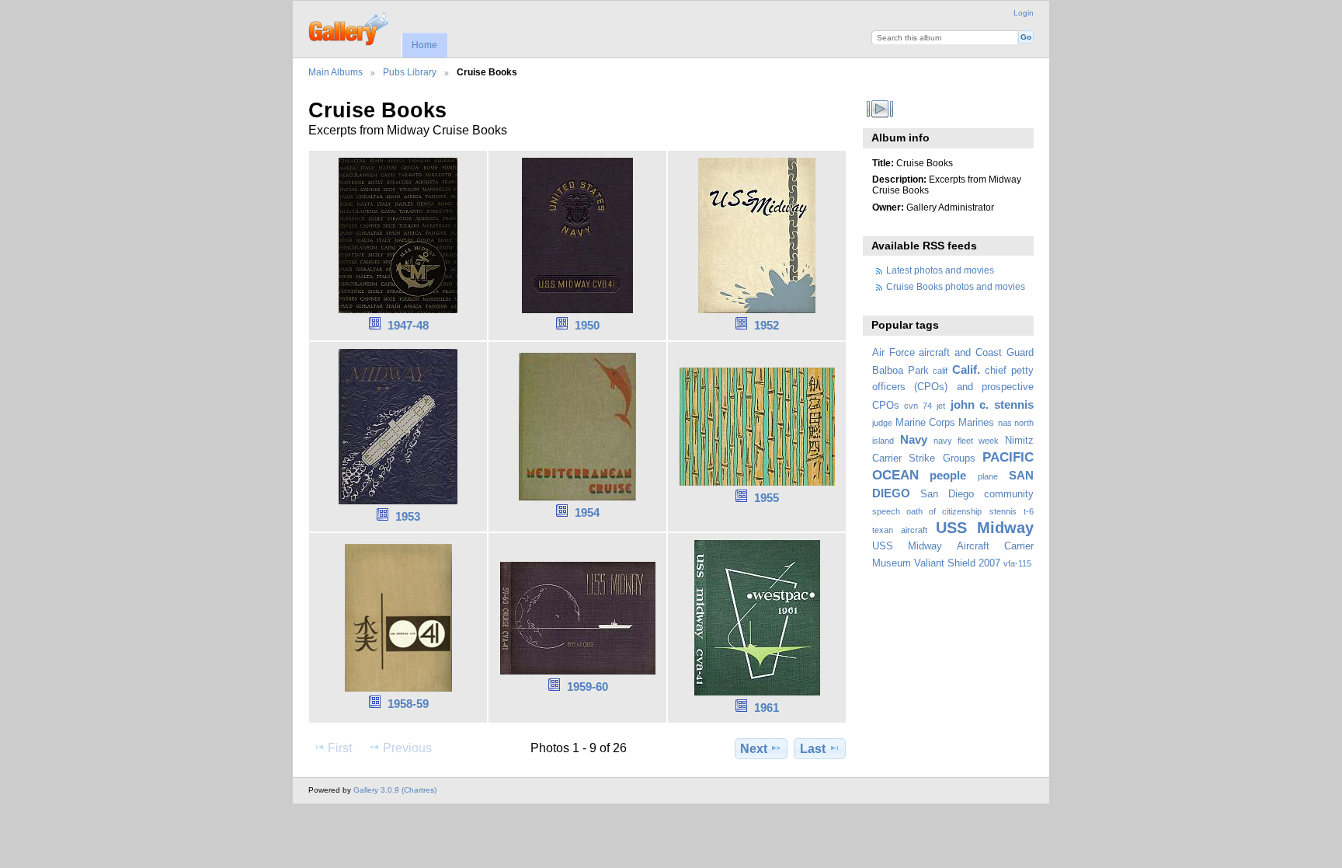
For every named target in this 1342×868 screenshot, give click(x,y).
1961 (766, 707)
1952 (766, 325)
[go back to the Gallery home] (349, 27)
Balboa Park (900, 370)
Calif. (966, 369)
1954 (587, 512)
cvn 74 (918, 405)
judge (882, 422)
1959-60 (587, 686)
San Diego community (977, 494)
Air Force (893, 352)
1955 (766, 497)
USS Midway (985, 527)
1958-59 (408, 703)
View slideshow (880, 109)
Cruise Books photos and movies (955, 286)
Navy (913, 439)
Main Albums (335, 72)
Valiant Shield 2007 (957, 563)
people (948, 475)
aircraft (934, 352)
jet (941, 405)
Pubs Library (409, 72)
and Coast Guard (994, 352)
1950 (587, 325)
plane (988, 476)
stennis (1003, 511)
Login (1023, 13)
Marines (976, 422)
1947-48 (408, 325)
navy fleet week (966, 440)
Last (813, 748)
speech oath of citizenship (927, 511)
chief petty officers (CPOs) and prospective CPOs (953, 387)
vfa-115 (1017, 563)
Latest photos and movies (940, 270)
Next (753, 748)
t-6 (1029, 511)
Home (424, 45)
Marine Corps (925, 422)
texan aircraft (899, 530)
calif (940, 370)
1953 (407, 516)
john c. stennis (992, 404)
